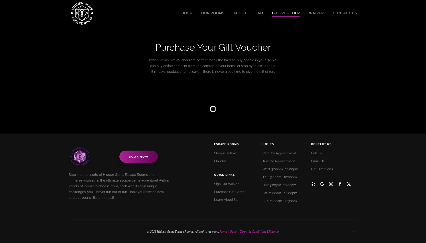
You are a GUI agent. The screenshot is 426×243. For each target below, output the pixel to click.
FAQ (259, 13)
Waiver (316, 13)
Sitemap (273, 231)
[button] (354, 231)
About (240, 13)
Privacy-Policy (228, 231)
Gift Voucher (286, 13)
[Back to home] (82, 13)
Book (186, 13)
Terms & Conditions (253, 231)
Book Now (138, 156)
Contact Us (345, 13)
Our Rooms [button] (213, 13)
